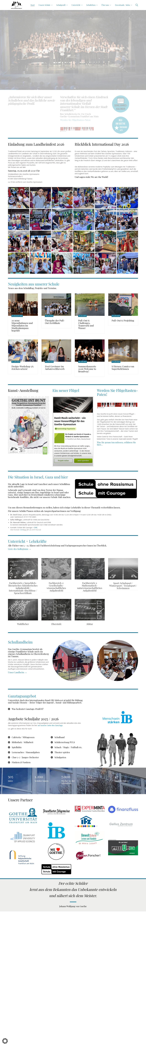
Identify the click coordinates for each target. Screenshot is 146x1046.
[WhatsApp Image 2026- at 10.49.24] (40, 263)
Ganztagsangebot (22, 695)
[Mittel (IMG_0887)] (40, 219)
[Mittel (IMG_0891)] (83, 197)
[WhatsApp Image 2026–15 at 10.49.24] (18, 263)
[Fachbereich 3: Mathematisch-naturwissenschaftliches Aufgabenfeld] (90, 569)
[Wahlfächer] (23, 609)
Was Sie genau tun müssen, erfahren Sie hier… (116, 443)
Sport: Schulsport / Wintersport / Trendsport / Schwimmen (123, 585)
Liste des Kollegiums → (19, 548)
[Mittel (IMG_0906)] (62, 197)
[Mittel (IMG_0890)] (105, 197)
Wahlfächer (23, 624)
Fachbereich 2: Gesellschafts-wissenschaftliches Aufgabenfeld (56, 587)
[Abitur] (90, 609)
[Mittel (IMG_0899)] (105, 263)
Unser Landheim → (17, 672)
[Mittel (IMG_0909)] (18, 197)
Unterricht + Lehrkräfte (27, 541)
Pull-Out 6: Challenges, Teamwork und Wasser (86, 324)
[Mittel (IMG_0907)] (40, 197)
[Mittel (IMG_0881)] (40, 241)
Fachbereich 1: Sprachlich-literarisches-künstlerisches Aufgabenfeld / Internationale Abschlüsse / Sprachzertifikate (23, 588)
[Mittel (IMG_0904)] (127, 263)
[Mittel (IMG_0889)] (127, 197)
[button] (5, 1041)
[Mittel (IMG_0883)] (127, 219)
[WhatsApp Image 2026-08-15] (105, 241)
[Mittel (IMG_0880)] (62, 241)
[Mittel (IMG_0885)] (83, 219)
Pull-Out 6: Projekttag (123, 320)
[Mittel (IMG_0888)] (18, 219)
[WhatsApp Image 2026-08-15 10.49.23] (127, 241)
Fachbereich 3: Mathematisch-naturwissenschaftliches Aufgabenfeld (89, 587)
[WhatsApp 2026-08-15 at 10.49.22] (83, 263)
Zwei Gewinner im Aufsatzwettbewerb (54, 367)
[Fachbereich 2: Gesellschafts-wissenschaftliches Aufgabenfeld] (56, 569)
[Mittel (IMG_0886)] (62, 219)
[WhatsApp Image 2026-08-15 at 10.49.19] (83, 241)
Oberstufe (56, 624)
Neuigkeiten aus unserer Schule (33, 283)
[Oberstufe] (56, 609)
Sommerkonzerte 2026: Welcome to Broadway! (87, 369)
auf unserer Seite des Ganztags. (50, 725)
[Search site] (137, 5)
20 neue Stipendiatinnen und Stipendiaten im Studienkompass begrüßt (22, 325)
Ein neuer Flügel (65, 390)
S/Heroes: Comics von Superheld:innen (123, 367)
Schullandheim (20, 641)
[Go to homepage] (16, 5)
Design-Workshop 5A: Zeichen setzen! (23, 367)
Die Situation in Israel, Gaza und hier (38, 476)
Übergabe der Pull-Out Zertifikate (55, 321)
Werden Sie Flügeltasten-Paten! (117, 392)
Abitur (89, 624)
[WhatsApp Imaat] (62, 263)
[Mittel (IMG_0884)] (105, 219)
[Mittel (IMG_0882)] (18, 241)
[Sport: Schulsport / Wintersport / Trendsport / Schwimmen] (123, 569)
